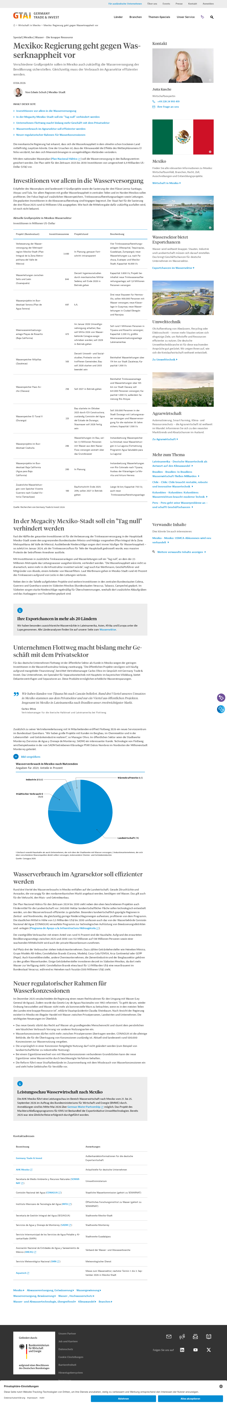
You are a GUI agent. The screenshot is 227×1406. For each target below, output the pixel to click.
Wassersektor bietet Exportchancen (170, 239)
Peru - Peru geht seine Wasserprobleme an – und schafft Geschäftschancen (180, 505)
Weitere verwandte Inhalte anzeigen (180, 552)
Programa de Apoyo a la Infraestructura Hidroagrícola (63, 928)
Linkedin (182, 1350)
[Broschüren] (209, 1337)
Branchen (105, 1301)
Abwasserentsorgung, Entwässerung (49, 1290)
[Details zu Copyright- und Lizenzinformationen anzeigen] (210, 80)
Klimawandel (86, 1301)
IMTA (65, 1204)
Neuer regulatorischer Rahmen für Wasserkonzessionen (50, 135)
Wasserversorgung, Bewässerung (33, 1296)
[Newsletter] (195, 1337)
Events (166, 3)
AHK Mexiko (22, 1169)
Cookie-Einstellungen (70, 1357)
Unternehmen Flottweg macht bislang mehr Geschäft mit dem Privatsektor (63, 123)
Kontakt (192, 3)
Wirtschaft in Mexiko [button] (165, 183)
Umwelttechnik (166, 321)
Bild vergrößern (30, 757)
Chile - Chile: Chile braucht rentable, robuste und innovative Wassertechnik (180, 484)
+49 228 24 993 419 (168, 101)
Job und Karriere (68, 1341)
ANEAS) (29, 1252)
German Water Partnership (83, 1107)
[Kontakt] (169, 1337)
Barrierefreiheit (67, 1365)
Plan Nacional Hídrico (64, 159)
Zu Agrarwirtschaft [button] (164, 439)
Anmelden (208, 3)
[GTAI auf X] (209, 1350)
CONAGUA (52, 1192)
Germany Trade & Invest (29, 1158)
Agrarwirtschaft (167, 413)
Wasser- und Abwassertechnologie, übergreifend (43, 1301)
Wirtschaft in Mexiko (29, 25)
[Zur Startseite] (36, 17)
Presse (179, 3)
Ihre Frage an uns (168, 106)
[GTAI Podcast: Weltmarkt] (182, 1337)
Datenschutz (65, 1349)
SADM (64, 1225)
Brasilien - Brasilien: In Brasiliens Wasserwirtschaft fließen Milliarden (174, 474)
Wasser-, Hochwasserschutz (75, 1296)
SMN (53, 1261)
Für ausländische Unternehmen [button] (125, 3)
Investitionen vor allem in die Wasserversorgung (46, 111)
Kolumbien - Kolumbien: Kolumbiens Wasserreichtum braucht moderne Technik (178, 495)
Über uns (152, 3)
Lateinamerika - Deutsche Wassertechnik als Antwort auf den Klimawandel (179, 464)
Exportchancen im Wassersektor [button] (172, 268)
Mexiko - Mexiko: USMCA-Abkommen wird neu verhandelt (181, 540)
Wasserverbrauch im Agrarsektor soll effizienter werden (51, 129)
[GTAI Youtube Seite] (195, 1350)
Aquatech (21, 1273)
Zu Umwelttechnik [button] (163, 359)
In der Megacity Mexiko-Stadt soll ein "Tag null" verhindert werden (58, 117)
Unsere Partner (67, 1333)
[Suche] (212, 18)
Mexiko (18, 1290)
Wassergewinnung (87, 1290)
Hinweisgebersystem (70, 1372)
